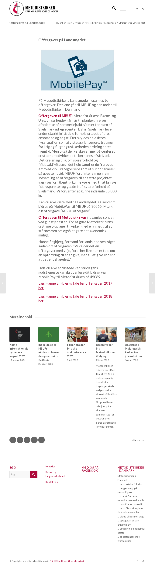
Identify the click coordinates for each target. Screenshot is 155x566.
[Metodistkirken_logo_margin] (33, 8)
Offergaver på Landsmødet (27, 22)
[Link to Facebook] (137, 9)
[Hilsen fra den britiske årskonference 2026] (77, 334)
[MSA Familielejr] (152, 283)
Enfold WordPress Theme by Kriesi (67, 561)
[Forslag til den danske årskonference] (3, 283)
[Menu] (121, 8)
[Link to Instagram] (143, 9)
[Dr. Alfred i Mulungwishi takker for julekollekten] (135, 334)
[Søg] (112, 8)
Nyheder (50, 466)
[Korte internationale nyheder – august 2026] (19, 334)
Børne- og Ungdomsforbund (55, 474)
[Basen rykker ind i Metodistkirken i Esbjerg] (106, 334)
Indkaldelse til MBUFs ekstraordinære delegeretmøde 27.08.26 (48, 352)
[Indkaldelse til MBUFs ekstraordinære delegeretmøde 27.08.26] (48, 334)
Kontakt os (52, 481)
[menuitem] (112, 8)
